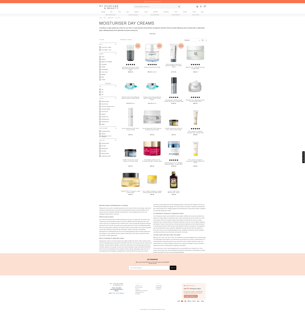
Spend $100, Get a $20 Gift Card (152, 1)
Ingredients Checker (141, 290)
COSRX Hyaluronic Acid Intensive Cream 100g (130, 160)
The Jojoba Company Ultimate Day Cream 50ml (195, 132)
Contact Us (138, 285)
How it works (190, 296)
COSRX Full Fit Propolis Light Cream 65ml (130, 192)
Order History (139, 292)
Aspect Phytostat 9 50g (152, 67)
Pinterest (158, 289)
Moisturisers (110, 17)
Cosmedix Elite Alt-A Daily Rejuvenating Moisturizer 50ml (130, 69)
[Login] (197, 7)
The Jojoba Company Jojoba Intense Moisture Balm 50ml (152, 192)
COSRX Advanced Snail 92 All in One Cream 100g (174, 129)
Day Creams (118, 17)
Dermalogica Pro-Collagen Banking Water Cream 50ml (174, 163)
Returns (137, 293)
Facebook (158, 287)
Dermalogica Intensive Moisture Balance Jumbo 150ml (174, 66)
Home (100, 17)
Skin (105, 17)
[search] (179, 7)
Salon (137, 289)
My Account (138, 287)
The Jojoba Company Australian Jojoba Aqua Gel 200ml (195, 161)
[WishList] (201, 7)
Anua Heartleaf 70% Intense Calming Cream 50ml (152, 129)
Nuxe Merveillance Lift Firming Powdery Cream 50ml (152, 160)
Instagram (159, 285)
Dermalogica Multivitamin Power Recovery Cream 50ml (173, 100)
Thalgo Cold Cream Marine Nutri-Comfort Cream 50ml (130, 97)
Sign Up (173, 267)
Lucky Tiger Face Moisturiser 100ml (174, 192)
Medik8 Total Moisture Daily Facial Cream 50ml (195, 100)
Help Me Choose (303, 157)
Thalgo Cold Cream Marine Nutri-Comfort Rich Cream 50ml (152, 98)
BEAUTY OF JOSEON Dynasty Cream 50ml (195, 68)
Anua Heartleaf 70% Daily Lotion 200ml (130, 129)
